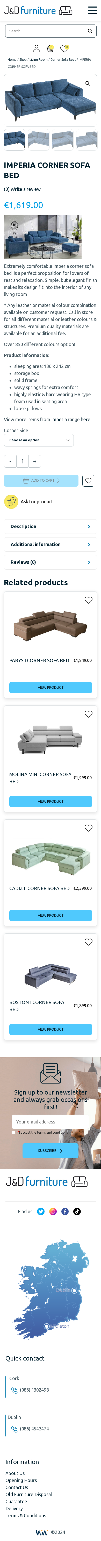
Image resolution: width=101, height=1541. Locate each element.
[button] (84, 477)
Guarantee (16, 1501)
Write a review (22, 189)
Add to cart (43, 480)
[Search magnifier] (90, 31)
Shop (23, 59)
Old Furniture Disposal (28, 1494)
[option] (15, 140)
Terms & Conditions (25, 1515)
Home (12, 59)
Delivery (14, 1508)
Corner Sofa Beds (63, 59)
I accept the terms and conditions (43, 1132)
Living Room (39, 59)
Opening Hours (21, 1480)
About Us (15, 1473)
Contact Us (16, 1487)
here (85, 419)
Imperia (59, 419)
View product (51, 687)
